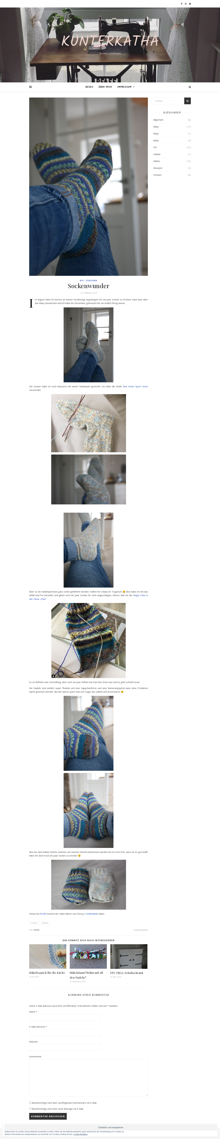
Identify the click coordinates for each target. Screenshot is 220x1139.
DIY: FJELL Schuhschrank (126, 973)
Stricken (91, 280)
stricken (45, 923)
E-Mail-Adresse (38, 1026)
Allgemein (158, 119)
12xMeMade (91, 913)
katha (37, 929)
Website (33, 1041)
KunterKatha (110, 42)
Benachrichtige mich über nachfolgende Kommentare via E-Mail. (64, 1102)
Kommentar (35, 1056)
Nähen (156, 161)
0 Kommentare (140, 929)
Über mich (105, 87)
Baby (156, 126)
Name (33, 1011)
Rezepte (157, 167)
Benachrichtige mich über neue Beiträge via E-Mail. (58, 1108)
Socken (34, 923)
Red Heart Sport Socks (135, 386)
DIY (82, 280)
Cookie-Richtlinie (80, 1134)
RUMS (43, 913)
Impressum (124, 87)
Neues (89, 87)
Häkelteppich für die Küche (47, 973)
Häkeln (156, 154)
